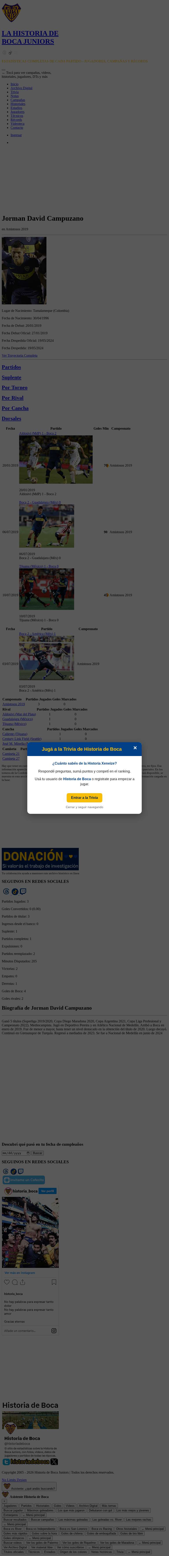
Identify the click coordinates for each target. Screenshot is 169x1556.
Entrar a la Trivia (84, 798)
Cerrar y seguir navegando (84, 807)
